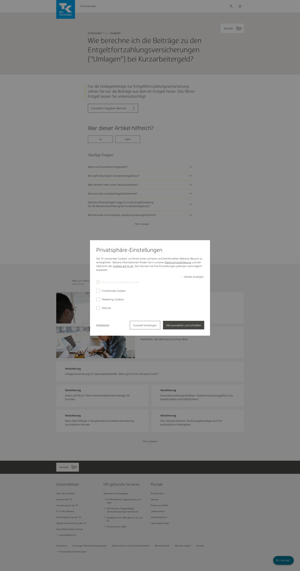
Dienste (106, 308)
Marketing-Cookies (113, 299)
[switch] (192, 277)
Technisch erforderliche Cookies (120, 282)
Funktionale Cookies (114, 291)
